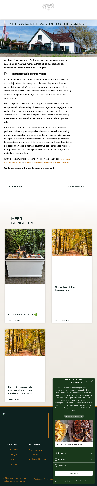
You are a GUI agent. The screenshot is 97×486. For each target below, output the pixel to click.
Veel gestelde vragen (38, 459)
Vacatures (33, 455)
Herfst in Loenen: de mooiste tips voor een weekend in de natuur (20, 390)
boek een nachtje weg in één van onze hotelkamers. (47, 162)
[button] (53, 176)
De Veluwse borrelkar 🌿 (22, 314)
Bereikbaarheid (35, 450)
